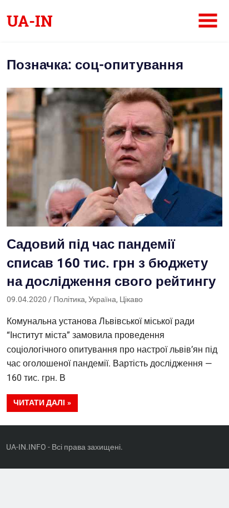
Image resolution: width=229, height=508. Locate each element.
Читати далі (39, 402)
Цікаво (131, 299)
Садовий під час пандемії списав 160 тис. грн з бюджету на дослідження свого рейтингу (111, 263)
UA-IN (30, 21)
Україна (102, 299)
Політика (69, 299)
